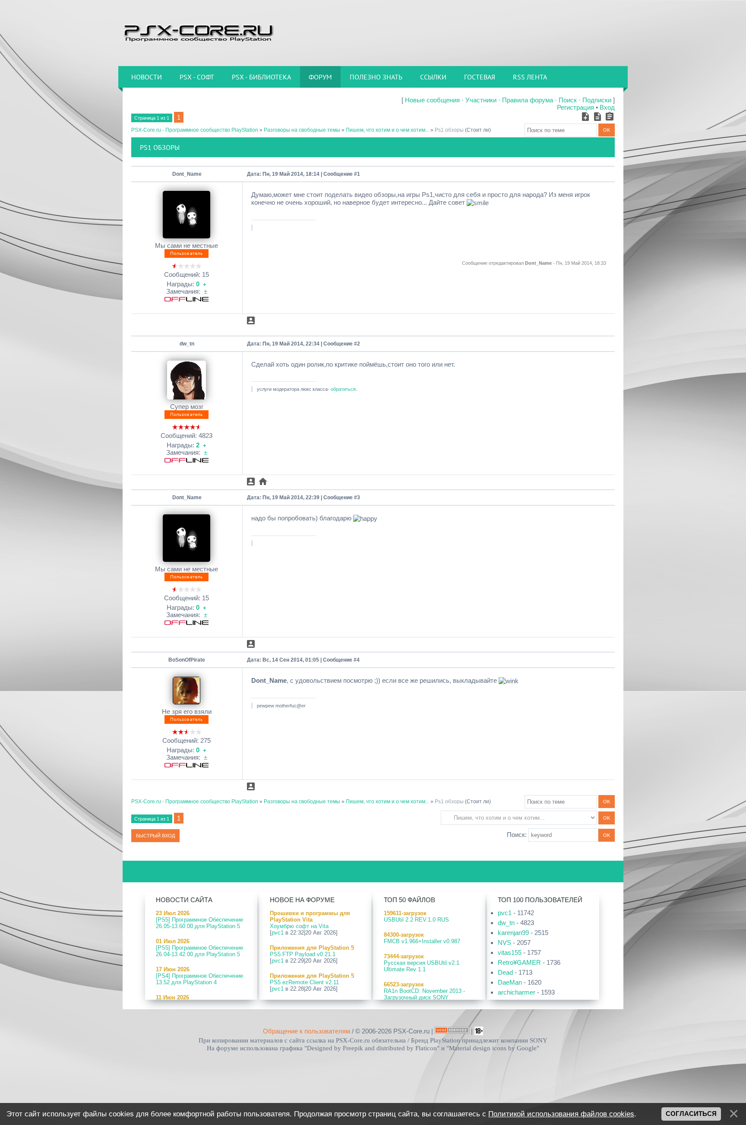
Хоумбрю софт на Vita (299, 926)
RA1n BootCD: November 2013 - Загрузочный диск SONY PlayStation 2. (424, 997)
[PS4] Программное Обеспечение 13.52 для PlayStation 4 (199, 979)
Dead (505, 972)
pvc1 (278, 932)
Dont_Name (187, 174)
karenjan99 (513, 932)
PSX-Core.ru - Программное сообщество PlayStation (194, 130)
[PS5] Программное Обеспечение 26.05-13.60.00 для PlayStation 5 (199, 922)
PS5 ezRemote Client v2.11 (304, 982)
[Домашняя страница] (263, 481)
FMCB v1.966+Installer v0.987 (422, 941)
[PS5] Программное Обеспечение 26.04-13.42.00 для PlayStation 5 (199, 950)
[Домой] (198, 32)
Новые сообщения (432, 100)
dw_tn (187, 344)
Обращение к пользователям (306, 1031)
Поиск (568, 100)
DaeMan (510, 982)
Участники (480, 100)
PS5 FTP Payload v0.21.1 (302, 954)
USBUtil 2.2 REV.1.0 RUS (416, 919)
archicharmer (516, 992)
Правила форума (527, 100)
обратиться (343, 389)
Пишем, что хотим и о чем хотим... (387, 130)
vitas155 (510, 952)
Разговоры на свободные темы (302, 130)
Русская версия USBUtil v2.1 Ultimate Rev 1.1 (421, 966)
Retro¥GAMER (519, 962)
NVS (504, 942)
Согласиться (691, 1113)
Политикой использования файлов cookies (561, 1114)
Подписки (596, 100)
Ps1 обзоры (449, 130)
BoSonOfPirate (186, 660)
